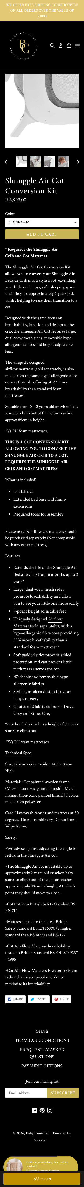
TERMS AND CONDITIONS (42, 1040)
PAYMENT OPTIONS (42, 1066)
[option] (21, 162)
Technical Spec (18, 753)
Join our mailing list (42, 1081)
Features (12, 556)
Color (10, 214)
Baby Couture (36, 1133)
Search (42, 1031)
